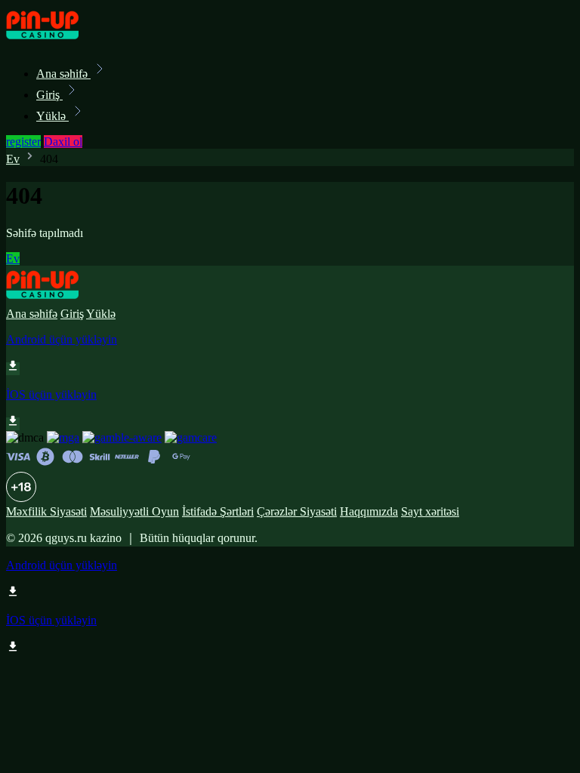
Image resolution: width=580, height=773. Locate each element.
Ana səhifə (63, 73)
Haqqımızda (369, 511)
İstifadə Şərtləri (218, 511)
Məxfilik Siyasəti (46, 511)
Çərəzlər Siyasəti (297, 511)
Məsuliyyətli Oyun (134, 511)
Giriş (49, 94)
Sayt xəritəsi (430, 511)
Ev (13, 158)
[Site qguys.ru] (57, 40)
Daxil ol (63, 141)
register (23, 141)
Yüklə (52, 115)
